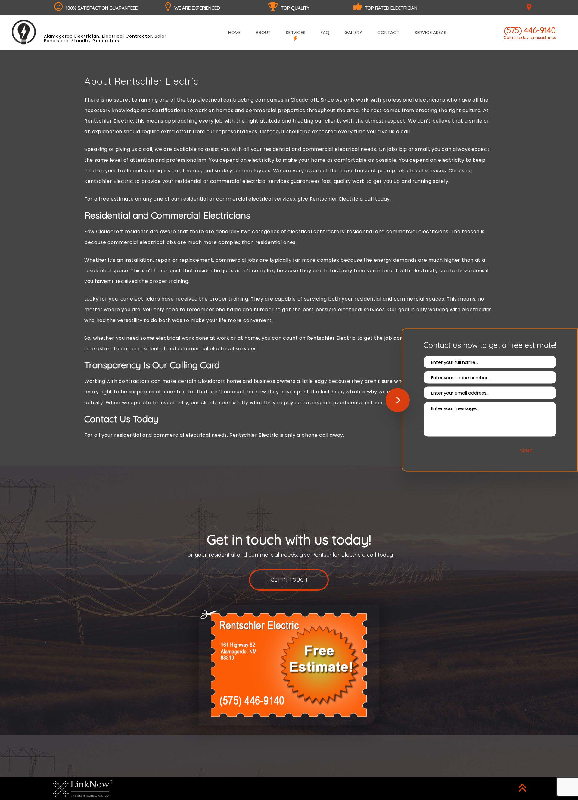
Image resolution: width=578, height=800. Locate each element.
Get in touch (289, 580)
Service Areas (430, 32)
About (263, 32)
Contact (388, 32)
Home (234, 32)
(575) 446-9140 (530, 30)
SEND (526, 450)
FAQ (325, 32)
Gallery (353, 32)
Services (296, 32)
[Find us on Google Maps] (530, 7)
